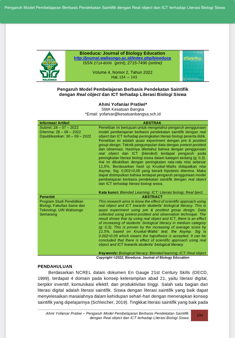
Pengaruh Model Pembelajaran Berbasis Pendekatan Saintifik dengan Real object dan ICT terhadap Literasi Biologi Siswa (115, 7)
